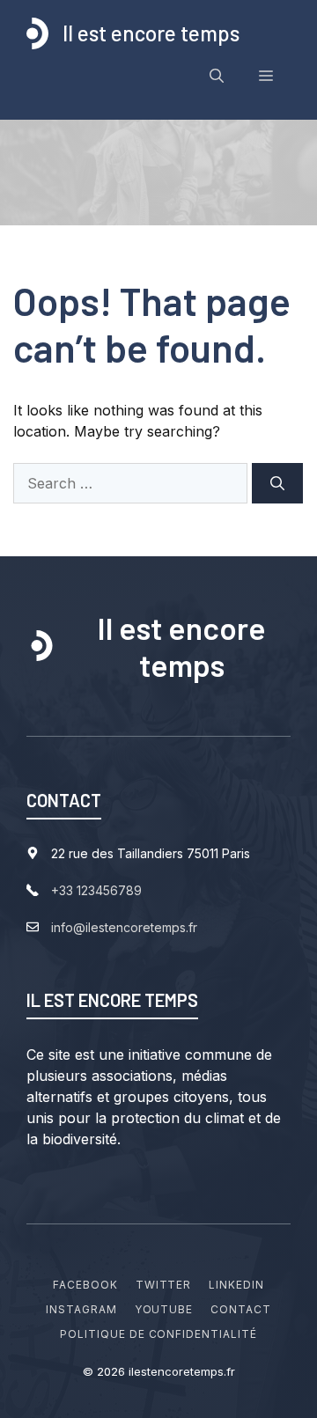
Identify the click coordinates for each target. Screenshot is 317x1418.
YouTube (164, 1309)
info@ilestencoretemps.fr (124, 927)
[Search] (277, 483)
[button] (216, 75)
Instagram (81, 1309)
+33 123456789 (96, 890)
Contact (240, 1309)
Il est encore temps (151, 33)
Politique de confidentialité (158, 1334)
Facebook (85, 1284)
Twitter (164, 1284)
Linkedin (236, 1284)
